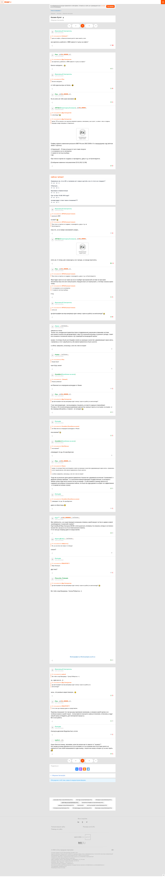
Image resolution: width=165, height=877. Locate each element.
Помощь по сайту (56, 829)
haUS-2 (57, 740)
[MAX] (80, 769)
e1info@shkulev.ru (89, 865)
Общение (53, 13)
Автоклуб (59, 13)
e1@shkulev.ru (70, 863)
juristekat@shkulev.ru (99, 865)
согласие (103, 5)
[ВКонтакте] (76, 769)
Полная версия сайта (58, 827)
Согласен (110, 6)
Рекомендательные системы (58, 867)
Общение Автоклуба (68, 13)
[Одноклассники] (84, 769)
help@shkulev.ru (63, 866)
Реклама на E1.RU (89, 827)
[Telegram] (88, 769)
